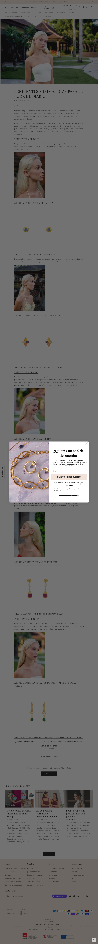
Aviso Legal (75, 495)
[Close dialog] (86, 443)
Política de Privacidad (65, 495)
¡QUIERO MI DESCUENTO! (68, 477)
